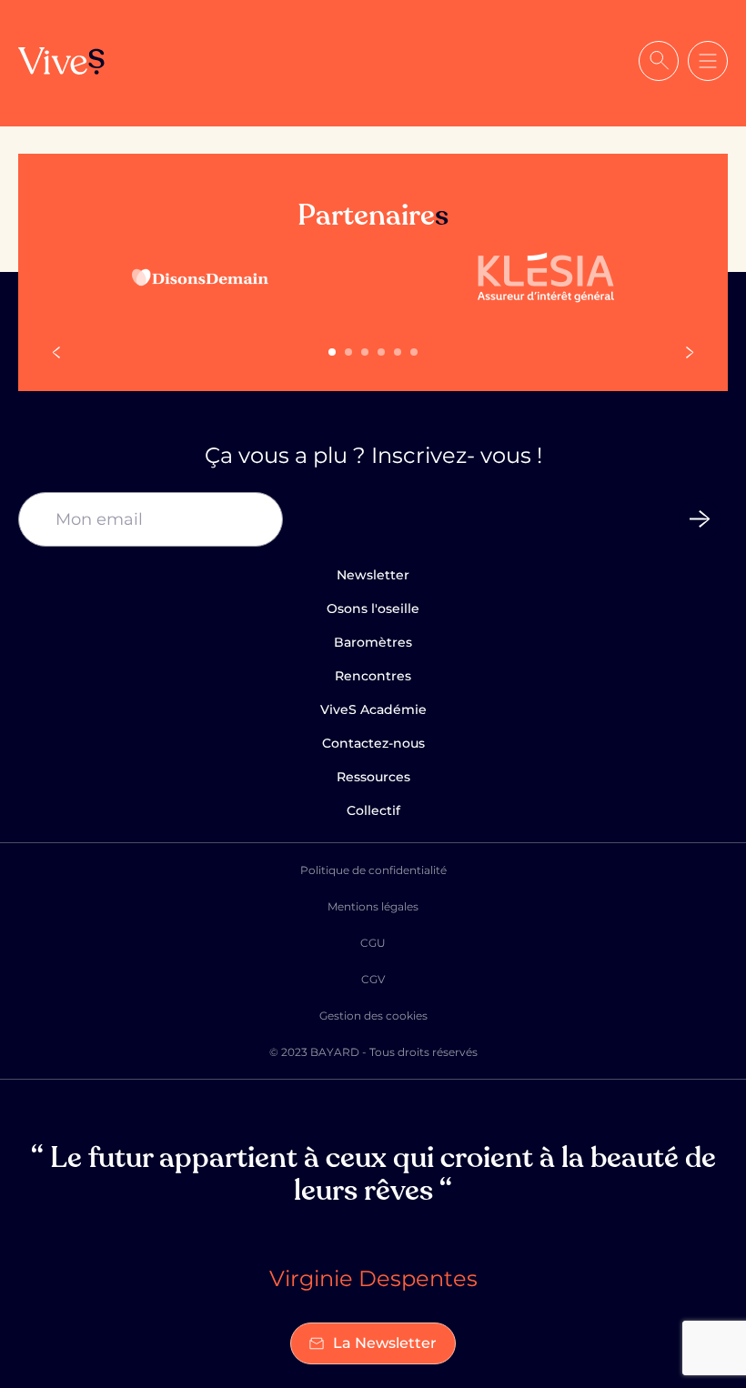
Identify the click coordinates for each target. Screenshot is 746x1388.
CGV (373, 979)
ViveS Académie (373, 709)
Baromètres (373, 642)
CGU (373, 943)
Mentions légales (373, 906)
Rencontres (373, 676)
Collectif (373, 810)
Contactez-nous (373, 743)
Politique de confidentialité (373, 870)
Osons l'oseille (373, 608)
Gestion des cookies (373, 1015)
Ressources (373, 777)
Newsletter (373, 575)
